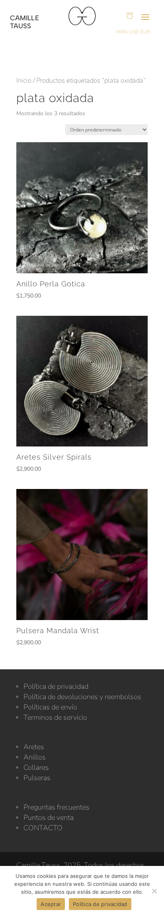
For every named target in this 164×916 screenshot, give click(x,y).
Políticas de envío (50, 707)
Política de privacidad (55, 686)
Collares (36, 767)
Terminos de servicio (55, 717)
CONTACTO (42, 828)
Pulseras (37, 778)
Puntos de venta (48, 817)
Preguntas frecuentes (56, 807)
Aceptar (51, 904)
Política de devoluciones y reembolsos (82, 696)
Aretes (33, 747)
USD (134, 32)
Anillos (34, 757)
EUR (145, 32)
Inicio (23, 80)
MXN (122, 32)
